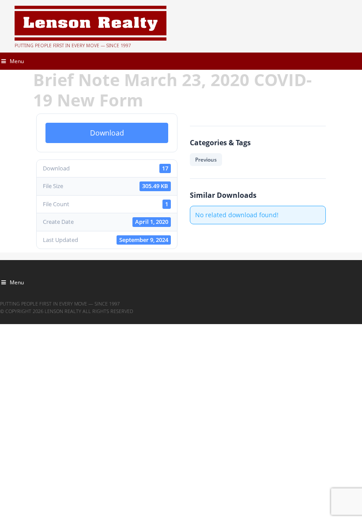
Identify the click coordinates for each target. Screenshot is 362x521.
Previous (206, 159)
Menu (17, 60)
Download (107, 133)
